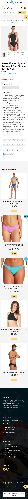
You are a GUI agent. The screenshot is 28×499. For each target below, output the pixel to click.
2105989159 (9, 8)
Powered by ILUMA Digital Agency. (11, 487)
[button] (26, 17)
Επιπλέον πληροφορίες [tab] (11, 88)
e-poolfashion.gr (11, 482)
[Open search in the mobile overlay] (14, 12)
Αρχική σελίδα (4, 20)
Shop (9, 20)
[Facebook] (4, 469)
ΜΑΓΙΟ (12, 20)
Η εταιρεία (6, 397)
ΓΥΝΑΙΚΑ (16, 20)
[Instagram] (7, 469)
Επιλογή (14, 211)
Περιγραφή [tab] (7, 85)
